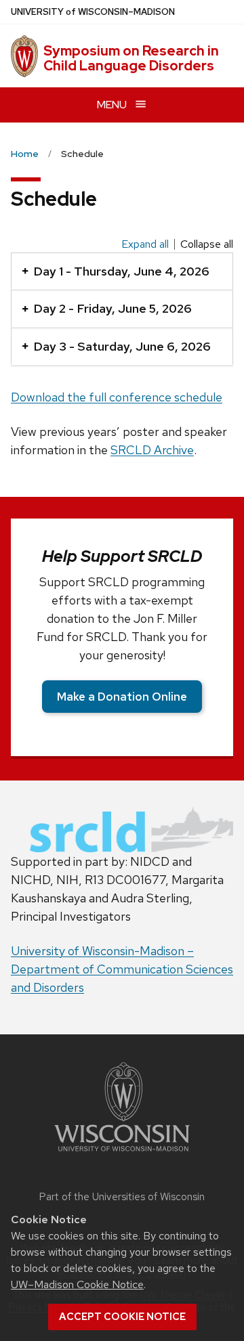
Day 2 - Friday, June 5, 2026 (112, 308)
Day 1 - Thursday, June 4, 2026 (121, 271)
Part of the (122, 1197)
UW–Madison (93, 12)
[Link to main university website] (122, 1154)
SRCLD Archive (152, 450)
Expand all (145, 244)
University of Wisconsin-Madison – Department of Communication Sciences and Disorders (122, 969)
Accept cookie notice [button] (122, 1316)
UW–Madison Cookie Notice (77, 1284)
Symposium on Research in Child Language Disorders (131, 58)
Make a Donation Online (122, 696)
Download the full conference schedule (116, 397)
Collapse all (206, 244)
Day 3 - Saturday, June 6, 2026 (122, 346)
